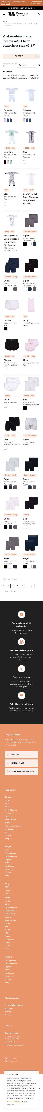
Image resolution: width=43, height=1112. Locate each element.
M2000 (7, 930)
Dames (8, 797)
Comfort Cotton (10, 853)
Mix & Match (9, 869)
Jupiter (7, 923)
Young (7, 839)
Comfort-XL (9, 813)
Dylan (26, 440)
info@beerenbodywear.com (15, 1045)
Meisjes (8, 847)
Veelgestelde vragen (14, 1005)
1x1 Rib (7, 850)
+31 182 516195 (10, 1042)
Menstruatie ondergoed (13, 826)
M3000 (7, 823)
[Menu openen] (3, 14)
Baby (7, 884)
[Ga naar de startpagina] (18, 14)
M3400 (7, 890)
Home (5, 21)
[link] (3, 586)
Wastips (8, 1012)
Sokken (7, 943)
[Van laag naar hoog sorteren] (38, 65)
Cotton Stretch (10, 911)
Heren (7, 898)
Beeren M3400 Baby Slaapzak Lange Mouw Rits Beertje (11, 241)
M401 (6, 893)
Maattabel (9, 1009)
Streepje (8, 111)
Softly (7, 832)
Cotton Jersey (10, 914)
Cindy (26, 321)
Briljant (7, 807)
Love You (8, 152)
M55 (6, 927)
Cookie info (10, 1105)
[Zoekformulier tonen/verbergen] (38, 14)
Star (6, 194)
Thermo (8, 836)
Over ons (8, 1015)
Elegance (8, 816)
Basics (7, 804)
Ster (25, 152)
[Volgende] (32, 586)
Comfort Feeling (11, 810)
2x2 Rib (7, 800)
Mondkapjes (9, 829)
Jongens (8, 957)
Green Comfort (10, 820)
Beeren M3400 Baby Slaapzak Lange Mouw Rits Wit (30, 199)
